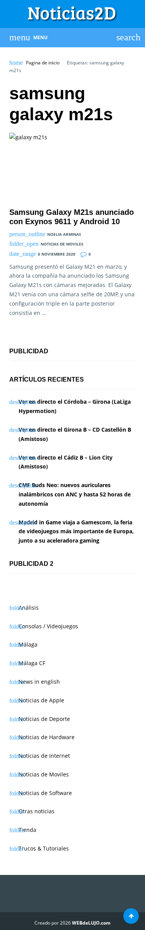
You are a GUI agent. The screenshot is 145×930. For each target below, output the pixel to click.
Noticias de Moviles (62, 244)
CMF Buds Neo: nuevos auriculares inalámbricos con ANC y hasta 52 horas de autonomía (75, 494)
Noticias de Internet (44, 755)
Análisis (29, 607)
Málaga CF (32, 663)
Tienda (27, 829)
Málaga (28, 644)
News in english (39, 681)
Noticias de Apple (41, 700)
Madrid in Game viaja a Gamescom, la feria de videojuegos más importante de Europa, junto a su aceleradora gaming (76, 532)
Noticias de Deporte (44, 719)
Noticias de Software (45, 793)
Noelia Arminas (64, 234)
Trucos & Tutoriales (44, 848)
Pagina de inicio (43, 63)
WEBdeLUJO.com (91, 923)
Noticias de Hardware (47, 737)
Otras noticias (37, 811)
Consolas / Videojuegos (48, 626)
